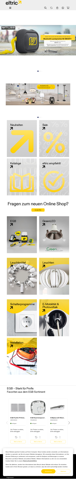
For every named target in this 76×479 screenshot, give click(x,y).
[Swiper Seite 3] (39, 117)
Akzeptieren (48, 471)
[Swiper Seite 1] (38, 71)
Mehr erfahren (18, 441)
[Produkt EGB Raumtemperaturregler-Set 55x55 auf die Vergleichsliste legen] (36, 437)
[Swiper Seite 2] (39, 71)
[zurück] (8, 94)
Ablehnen (63, 471)
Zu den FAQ (38, 210)
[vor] (74, 41)
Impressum (10, 477)
